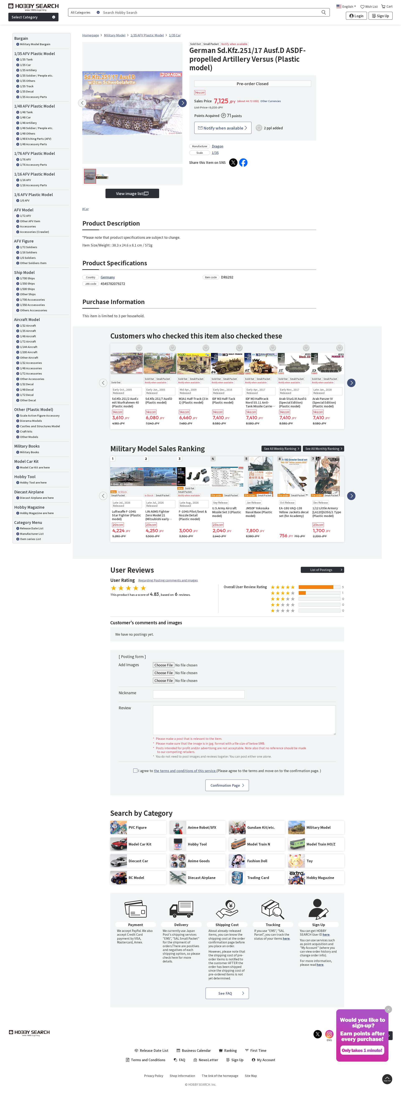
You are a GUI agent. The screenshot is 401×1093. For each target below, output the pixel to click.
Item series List (30, 539)
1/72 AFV (25, 216)
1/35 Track (26, 86)
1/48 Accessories (31, 368)
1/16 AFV (25, 180)
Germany (108, 277)
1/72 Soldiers (28, 247)
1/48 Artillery (28, 123)
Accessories (28, 226)
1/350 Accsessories (32, 305)
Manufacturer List (32, 534)
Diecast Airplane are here (37, 498)
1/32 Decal (27, 384)
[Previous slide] (82, 103)
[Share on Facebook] (243, 162)
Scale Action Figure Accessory (40, 415)
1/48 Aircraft (28, 336)
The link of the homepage (220, 1076)
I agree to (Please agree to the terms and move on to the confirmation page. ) (229, 770)
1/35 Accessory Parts (33, 97)
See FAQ (225, 993)
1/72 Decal (27, 395)
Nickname (127, 692)
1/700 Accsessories (32, 299)
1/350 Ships (27, 283)
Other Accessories (32, 379)
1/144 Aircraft (28, 347)
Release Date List (31, 528)
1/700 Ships (27, 278)
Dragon (217, 146)
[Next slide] (182, 103)
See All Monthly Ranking (322, 448)
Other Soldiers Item (33, 263)
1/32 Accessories (31, 363)
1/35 (215, 152)
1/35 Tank (26, 59)
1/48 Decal (27, 389)
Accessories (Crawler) (34, 232)
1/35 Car (25, 65)
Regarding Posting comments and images (168, 580)
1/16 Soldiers (28, 252)
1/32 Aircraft (28, 325)
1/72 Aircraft (28, 341)
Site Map (251, 1076)
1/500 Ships (27, 289)
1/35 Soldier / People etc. (36, 75)
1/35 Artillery (28, 70)
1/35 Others (27, 81)
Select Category (25, 16)
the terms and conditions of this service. (185, 770)
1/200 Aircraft (28, 352)
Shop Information (182, 1076)
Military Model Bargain (35, 44)
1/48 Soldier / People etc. (36, 128)
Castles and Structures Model (40, 426)
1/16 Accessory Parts (33, 185)
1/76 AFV (25, 159)
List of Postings (321, 570)
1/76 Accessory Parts (33, 165)
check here (170, 957)
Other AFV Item (30, 221)
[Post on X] (233, 162)
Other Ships (28, 294)
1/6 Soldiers (28, 258)
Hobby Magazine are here (37, 513)
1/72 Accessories (31, 373)
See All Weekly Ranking (280, 448)
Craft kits (26, 431)
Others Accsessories (33, 310)
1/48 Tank (26, 112)
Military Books (29, 452)
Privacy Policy (153, 1076)
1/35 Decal (27, 91)
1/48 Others (27, 133)
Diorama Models (31, 421)
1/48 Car (25, 117)
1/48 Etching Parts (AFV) (35, 139)
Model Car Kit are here (35, 467)
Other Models (29, 437)
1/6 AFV (24, 200)
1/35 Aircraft (28, 331)
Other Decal (28, 400)
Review (125, 707)
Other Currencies (270, 101)
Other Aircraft (29, 357)
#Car (85, 209)
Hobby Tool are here (33, 482)
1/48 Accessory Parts (33, 144)
